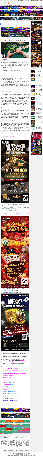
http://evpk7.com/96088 (5, 361)
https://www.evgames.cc (11, 391)
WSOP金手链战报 (21, 427)
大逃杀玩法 (15, 430)
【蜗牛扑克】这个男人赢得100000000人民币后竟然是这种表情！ (39, 113)
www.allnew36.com (12, 396)
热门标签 (25, 0)
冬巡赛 (3, 430)
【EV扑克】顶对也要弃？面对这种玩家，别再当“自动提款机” (4, 444)
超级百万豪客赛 (9, 433)
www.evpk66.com (11, 382)
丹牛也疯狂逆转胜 (10, 292)
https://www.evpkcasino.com (12, 393)
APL (16, 288)
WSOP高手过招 (27, 427)
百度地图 (26, 453)
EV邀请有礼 (15, 424)
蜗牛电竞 (32, 0)
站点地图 (24, 453)
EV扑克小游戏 (5, 391)
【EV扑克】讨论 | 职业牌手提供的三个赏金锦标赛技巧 (39, 105)
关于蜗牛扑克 (28, 0)
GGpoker (3, 425)
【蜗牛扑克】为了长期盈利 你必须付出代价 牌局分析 (39, 83)
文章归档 (22, 0)
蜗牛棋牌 (34, 0)
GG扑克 (15, 425)
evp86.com (3, 366)
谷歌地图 (29, 453)
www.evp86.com (11, 377)
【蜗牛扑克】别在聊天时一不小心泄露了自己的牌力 (39, 90)
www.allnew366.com (12, 398)
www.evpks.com (11, 375)
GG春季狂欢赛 (21, 425)
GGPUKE (9, 425)
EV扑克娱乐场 (15, 422)
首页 (2, 5)
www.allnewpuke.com (13, 400)
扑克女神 (27, 430)
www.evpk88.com (12, 384)
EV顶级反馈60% (21, 424)
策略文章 (4, 5)
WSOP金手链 (15, 427)
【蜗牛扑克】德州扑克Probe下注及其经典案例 (39, 117)
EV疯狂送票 (3, 424)
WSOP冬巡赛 (9, 427)
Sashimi (6, 363)
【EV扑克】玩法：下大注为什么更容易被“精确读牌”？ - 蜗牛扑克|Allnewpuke (17, 437)
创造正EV (9, 430)
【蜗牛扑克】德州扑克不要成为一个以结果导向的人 (39, 94)
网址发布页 (19, 0)
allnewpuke (20, 436)
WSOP (9, 208)
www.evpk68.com (11, 386)
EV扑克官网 (40, 0)
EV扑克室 (21, 422)
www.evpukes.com (10, 389)
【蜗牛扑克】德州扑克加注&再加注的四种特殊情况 (39, 125)
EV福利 (9, 424)
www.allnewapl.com (11, 402)
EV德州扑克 (3, 422)
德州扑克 (21, 430)
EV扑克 (9, 422)
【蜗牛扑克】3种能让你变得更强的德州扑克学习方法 (39, 128)
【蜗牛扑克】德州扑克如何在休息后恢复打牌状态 (39, 109)
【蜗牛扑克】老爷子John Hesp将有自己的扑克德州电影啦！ (39, 121)
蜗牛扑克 (37, 0)
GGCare (27, 424)
